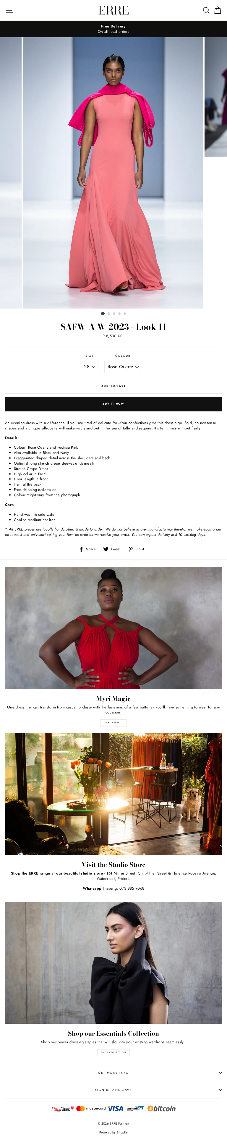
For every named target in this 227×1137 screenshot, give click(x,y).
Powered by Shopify (113, 1132)
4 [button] (119, 313)
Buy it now (113, 404)
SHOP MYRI (113, 722)
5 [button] (125, 313)
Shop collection (113, 1052)
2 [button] (109, 313)
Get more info (113, 1073)
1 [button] (103, 313)
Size (89, 356)
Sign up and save (113, 1090)
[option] (113, 29)
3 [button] (114, 313)
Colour (123, 356)
